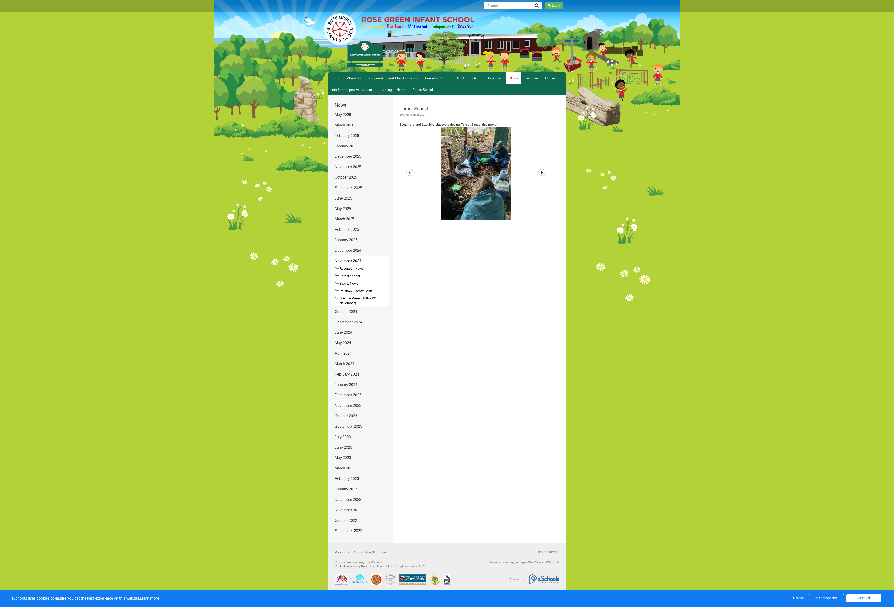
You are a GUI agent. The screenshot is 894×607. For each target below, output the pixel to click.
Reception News (351, 268)
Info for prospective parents (351, 90)
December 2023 (348, 395)
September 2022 (348, 531)
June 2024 (343, 332)
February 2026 (347, 136)
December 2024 (348, 250)
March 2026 (344, 125)
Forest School (422, 90)
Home (335, 78)
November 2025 (348, 167)
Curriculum (495, 78)
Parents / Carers (437, 78)
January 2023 (346, 489)
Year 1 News (348, 283)
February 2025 (347, 229)
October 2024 (346, 312)
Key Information (468, 78)
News (514, 78)
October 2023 (346, 416)
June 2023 (343, 447)
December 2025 (348, 156)
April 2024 (343, 353)
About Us (354, 78)
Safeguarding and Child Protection (393, 78)
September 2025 (348, 188)
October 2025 (346, 177)
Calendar (531, 78)
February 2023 (347, 479)
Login (555, 5)
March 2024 (344, 364)
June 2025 (343, 198)
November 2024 (348, 261)
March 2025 (344, 219)
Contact (551, 78)
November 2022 (348, 510)
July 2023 (343, 437)
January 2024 (346, 385)
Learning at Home (392, 90)
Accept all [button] (864, 598)
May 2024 (343, 343)
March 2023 (344, 468)
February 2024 (347, 374)
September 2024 (348, 322)
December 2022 (348, 500)
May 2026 (343, 115)
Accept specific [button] (826, 598)
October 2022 (346, 520)
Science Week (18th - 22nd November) (359, 300)
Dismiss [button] (798, 598)
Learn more (149, 598)
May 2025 (343, 209)
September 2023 (348, 426)
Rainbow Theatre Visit (355, 291)
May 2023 (343, 458)
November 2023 (348, 405)
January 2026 (346, 146)
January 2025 (346, 240)
